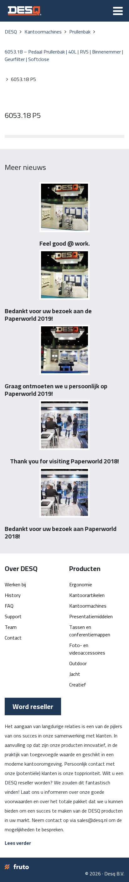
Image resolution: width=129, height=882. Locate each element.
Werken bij (15, 584)
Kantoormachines (87, 605)
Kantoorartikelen (87, 595)
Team (11, 627)
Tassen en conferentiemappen (89, 630)
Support (13, 616)
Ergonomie (80, 584)
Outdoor (78, 663)
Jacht (74, 674)
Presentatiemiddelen (91, 616)
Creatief (77, 684)
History (13, 595)
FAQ (9, 605)
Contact (13, 637)
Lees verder (18, 843)
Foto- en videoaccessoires (87, 648)
